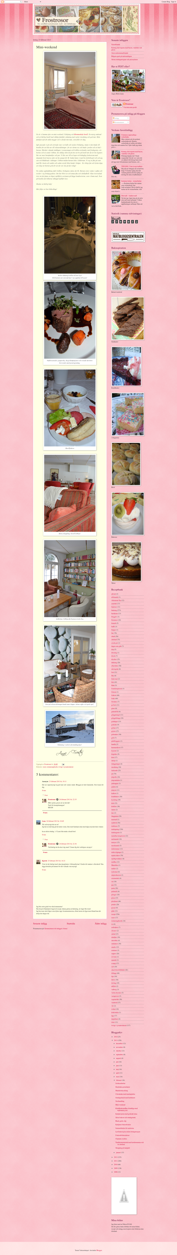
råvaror (113, 931)
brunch (113, 623)
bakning (114, 610)
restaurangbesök (52, 767)
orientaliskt (115, 878)
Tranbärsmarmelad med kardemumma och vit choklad (129, 1143)
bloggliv (114, 617)
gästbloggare (115, 741)
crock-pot (114, 643)
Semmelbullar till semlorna (124, 1128)
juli (117, 1062)
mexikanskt (115, 845)
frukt (113, 698)
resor (44, 767)
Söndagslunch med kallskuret (125, 1097)
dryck (113, 656)
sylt (112, 966)
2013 (116, 1040)
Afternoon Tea (116, 600)
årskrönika (114, 1012)
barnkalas (114, 613)
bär (112, 633)
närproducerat (116, 875)
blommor (114, 620)
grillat (113, 728)
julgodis (114, 777)
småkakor (114, 943)
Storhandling (119, 1101)
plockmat (114, 901)
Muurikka (114, 865)
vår (112, 1006)
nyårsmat (114, 872)
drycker (114, 659)
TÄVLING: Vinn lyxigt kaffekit (131, 166)
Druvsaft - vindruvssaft (129, 195)
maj (117, 1069)
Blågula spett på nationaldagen (121, 56)
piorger (113, 894)
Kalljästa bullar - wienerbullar (131, 181)
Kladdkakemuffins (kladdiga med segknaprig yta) (126, 1109)
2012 (116, 1157)
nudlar (113, 868)
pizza (113, 898)
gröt (112, 738)
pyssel (113, 908)
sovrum (113, 957)
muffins (113, 862)
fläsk (113, 685)
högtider (114, 754)
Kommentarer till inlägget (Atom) (56, 928)
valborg (114, 989)
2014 (116, 1037)
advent (113, 594)
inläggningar (115, 764)
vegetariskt (115, 999)
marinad (114, 819)
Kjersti (44, 861)
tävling (113, 983)
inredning (114, 767)
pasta (113, 888)
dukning (114, 662)
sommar (114, 950)
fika (112, 675)
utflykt (113, 986)
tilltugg (113, 973)
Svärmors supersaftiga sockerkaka (128, 136)
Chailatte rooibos (121, 1139)
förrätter (114, 702)
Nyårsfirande (115, 44)
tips (112, 976)
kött (112, 803)
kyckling (114, 800)
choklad (114, 639)
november (119, 1047)
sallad (113, 934)
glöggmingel (115, 715)
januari (118, 1152)
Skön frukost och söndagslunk (125, 1117)
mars (118, 1076)
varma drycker (116, 993)
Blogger (99, 1250)
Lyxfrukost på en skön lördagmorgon (127, 1131)
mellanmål (114, 839)
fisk (112, 682)
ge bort (113, 705)
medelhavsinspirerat (118, 836)
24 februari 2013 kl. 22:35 (68, 799)
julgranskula (115, 780)
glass (113, 708)
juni (117, 1065)
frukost (113, 695)
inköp (113, 760)
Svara (44, 790)
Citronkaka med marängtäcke (125, 1094)
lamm (113, 809)
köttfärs (114, 806)
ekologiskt (114, 669)
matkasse (114, 826)
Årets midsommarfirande (119, 53)
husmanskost (115, 747)
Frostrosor (52, 799)
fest (112, 672)
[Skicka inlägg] (62, 764)
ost (112, 881)
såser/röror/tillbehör (118, 970)
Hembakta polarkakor (122, 1087)
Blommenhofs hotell (81, 134)
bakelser (114, 607)
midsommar (115, 849)
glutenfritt (114, 711)
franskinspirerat (116, 688)
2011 (116, 1161)
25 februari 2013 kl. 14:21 (56, 861)
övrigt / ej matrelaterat (65, 767)
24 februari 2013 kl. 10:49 (55, 821)
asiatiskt (114, 603)
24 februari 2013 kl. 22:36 (68, 844)
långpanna (114, 816)
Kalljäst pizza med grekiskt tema (126, 1114)
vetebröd (114, 1002)
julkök (113, 787)
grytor (113, 731)
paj (112, 885)
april (118, 1073)
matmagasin (115, 832)
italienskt (114, 770)
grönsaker (114, 734)
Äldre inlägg (101, 923)
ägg (112, 1015)
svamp (113, 963)
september (119, 1054)
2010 (116, 1164)
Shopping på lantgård (122, 1148)
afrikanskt (114, 597)
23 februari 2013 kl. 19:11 (57, 781)
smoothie (114, 940)
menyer (113, 842)
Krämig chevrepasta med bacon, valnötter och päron (126, 49)
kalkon (113, 793)
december (119, 1043)
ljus (112, 813)
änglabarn (114, 1019)
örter (113, 1022)
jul (112, 774)
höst (112, 757)
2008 (116, 1172)
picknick (114, 891)
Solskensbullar (120, 1083)
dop (112, 649)
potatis (113, 904)
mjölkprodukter (116, 859)
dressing (114, 652)
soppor (113, 953)
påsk (112, 911)
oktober (119, 1051)
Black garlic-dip (120, 1121)
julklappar (114, 783)
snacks (113, 947)
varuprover (115, 996)
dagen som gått (116, 646)
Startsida (71, 923)
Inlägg (116, 118)
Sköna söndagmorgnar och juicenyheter (124, 59)
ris (112, 924)
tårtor (113, 980)
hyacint (113, 751)
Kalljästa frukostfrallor (123, 1124)
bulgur (113, 630)
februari (119, 1080)
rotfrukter (114, 927)
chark (113, 636)
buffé (113, 626)
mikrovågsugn (116, 852)
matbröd (114, 823)
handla (113, 744)
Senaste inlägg (40, 923)
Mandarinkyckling (121, 1090)
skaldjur (114, 937)
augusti (118, 1058)
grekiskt (114, 724)
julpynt (113, 790)
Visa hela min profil (130, 107)
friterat (113, 692)
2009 (116, 1168)
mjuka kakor (115, 855)
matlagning (115, 829)
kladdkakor (115, 796)
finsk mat (114, 679)
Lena (44, 821)
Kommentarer (119, 122)
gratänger (114, 721)
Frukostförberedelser (122, 1135)
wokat (113, 1009)
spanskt (113, 960)
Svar (46, 795)
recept (113, 914)
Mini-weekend (120, 1105)
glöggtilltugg (115, 718)
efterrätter (114, 666)
